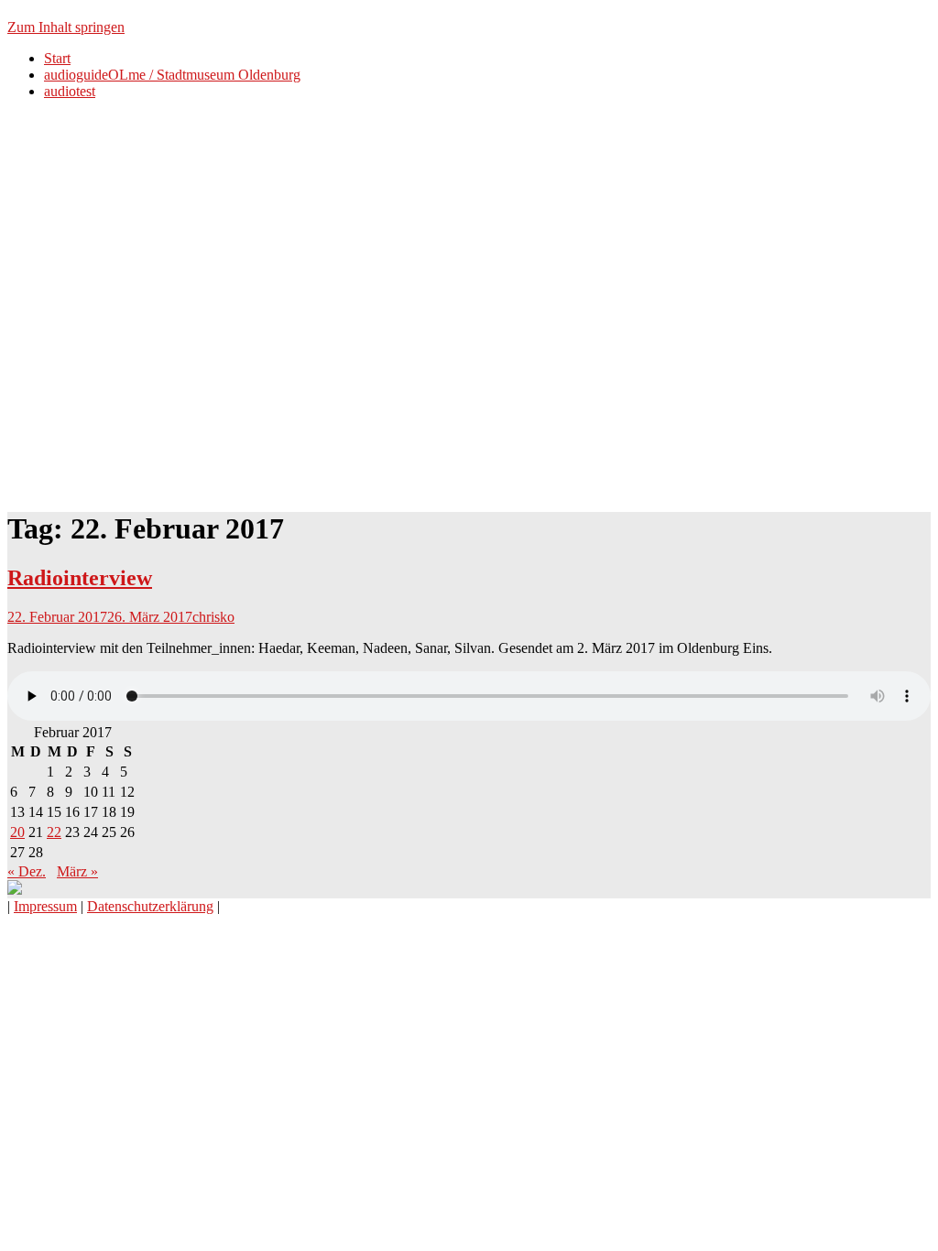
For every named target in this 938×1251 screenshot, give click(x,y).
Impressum (45, 906)
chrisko (213, 617)
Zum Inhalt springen (66, 27)
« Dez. (26, 871)
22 (54, 832)
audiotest (69, 91)
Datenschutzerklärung (150, 906)
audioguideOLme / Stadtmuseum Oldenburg (172, 74)
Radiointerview (79, 578)
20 (17, 832)
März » (77, 871)
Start (57, 58)
